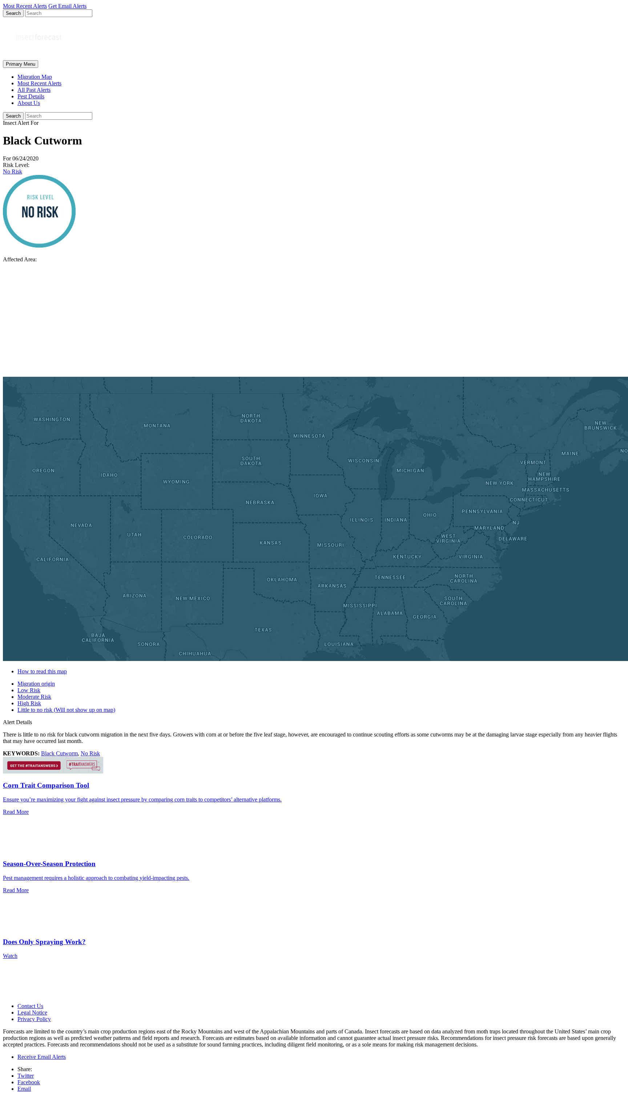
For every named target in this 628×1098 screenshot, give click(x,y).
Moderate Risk (34, 697)
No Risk (12, 171)
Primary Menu (20, 64)
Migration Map (34, 77)
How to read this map (42, 671)
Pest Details (30, 96)
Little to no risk (66, 710)
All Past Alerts (34, 90)
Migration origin (36, 684)
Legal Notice (32, 1012)
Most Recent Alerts (39, 83)
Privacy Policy (34, 1019)
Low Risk (28, 690)
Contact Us (30, 1006)
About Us (28, 103)
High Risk (29, 703)
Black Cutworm (59, 753)
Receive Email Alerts (41, 1057)
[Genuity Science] (53, 771)
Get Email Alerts (67, 6)
